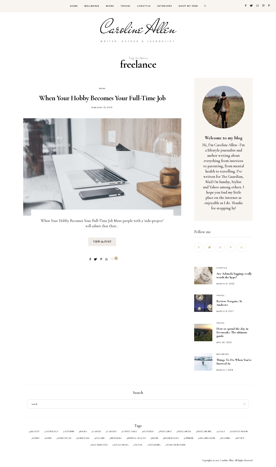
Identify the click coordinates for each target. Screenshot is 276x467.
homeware (83, 438)
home (49, 438)
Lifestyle (144, 5)
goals (221, 431)
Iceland (100, 438)
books (83, 431)
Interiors (164, 5)
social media (121, 445)
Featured (148, 431)
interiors (116, 438)
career (97, 431)
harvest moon (239, 431)
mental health (137, 438)
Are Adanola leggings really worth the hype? (234, 275)
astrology (52, 431)
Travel (126, 5)
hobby (36, 438)
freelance (166, 431)
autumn (69, 431)
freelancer (184, 431)
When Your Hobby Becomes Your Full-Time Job (102, 98)
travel (139, 445)
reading (226, 438)
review (240, 438)
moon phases (171, 438)
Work (110, 5)
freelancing (204, 431)
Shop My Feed (188, 5)
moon (155, 438)
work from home (176, 445)
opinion (189, 438)
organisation (207, 438)
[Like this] (113, 259)
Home (74, 5)
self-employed (100, 445)
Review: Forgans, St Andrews (229, 303)
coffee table (130, 431)
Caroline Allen (138, 28)
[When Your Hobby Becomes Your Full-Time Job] (102, 167)
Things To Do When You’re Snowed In (234, 362)
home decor (64, 438)
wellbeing (155, 445)
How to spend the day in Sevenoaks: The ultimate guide (232, 332)
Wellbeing (91, 5)
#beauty (35, 431)
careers (112, 431)
